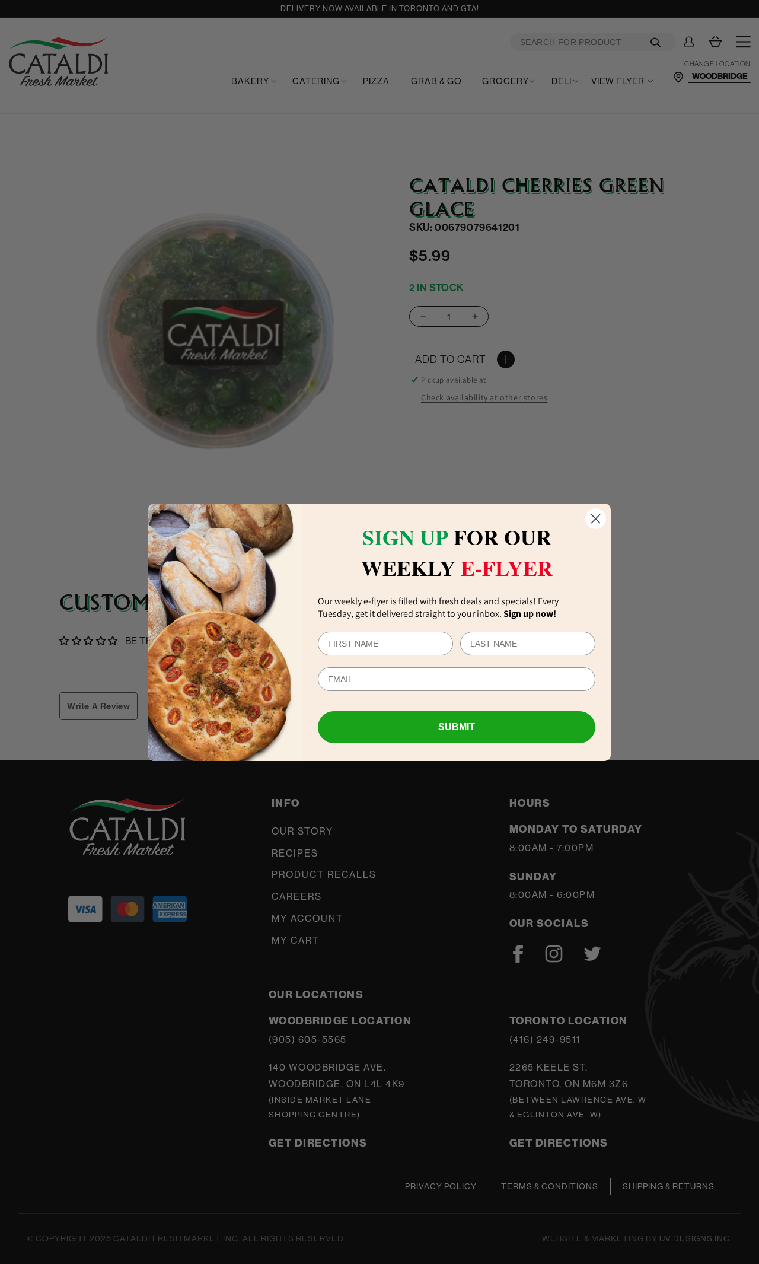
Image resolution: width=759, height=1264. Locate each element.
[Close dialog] (595, 518)
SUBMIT (456, 727)
